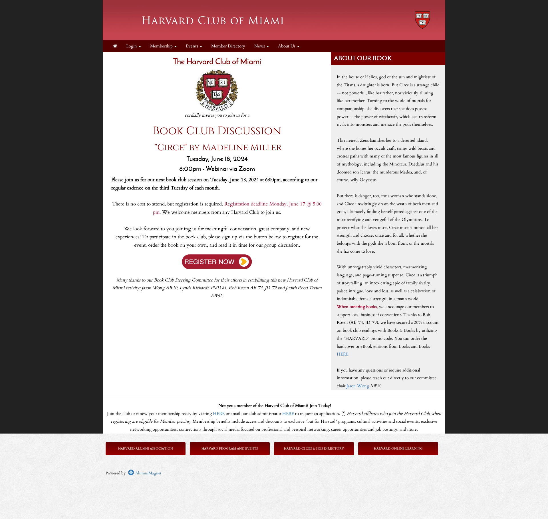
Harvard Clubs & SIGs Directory (314, 448)
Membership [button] (162, 46)
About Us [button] (287, 46)
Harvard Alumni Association (145, 448)
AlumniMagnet (147, 473)
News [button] (260, 46)
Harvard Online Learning (398, 448)
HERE (342, 354)
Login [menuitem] (132, 46)
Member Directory (228, 46)
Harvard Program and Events (230, 448)
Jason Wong (357, 386)
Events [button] (192, 46)
